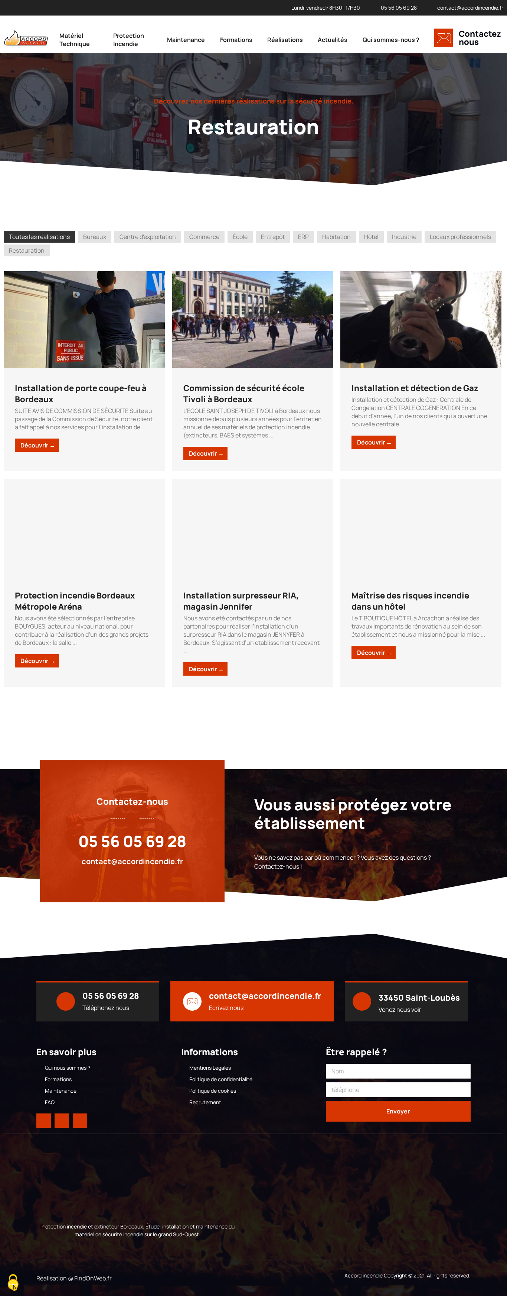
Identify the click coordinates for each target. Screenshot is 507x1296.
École (240, 237)
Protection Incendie (128, 40)
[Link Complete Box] (84, 371)
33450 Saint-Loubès (419, 997)
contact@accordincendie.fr (132, 861)
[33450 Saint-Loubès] (362, 1001)
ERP (303, 237)
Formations (236, 40)
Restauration (27, 250)
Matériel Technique (74, 40)
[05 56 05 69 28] (65, 1001)
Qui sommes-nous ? (391, 40)
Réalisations (285, 40)
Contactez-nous (132, 801)
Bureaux (94, 237)
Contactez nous (480, 37)
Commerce (204, 237)
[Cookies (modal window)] (13, 1283)
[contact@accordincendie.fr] (192, 1001)
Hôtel (371, 237)
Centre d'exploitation (148, 237)
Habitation (336, 237)
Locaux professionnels (460, 237)
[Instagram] (80, 1120)
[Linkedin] (62, 1120)
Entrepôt (273, 237)
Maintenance (186, 40)
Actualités (332, 40)
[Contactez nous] (443, 38)
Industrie (404, 237)
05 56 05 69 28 (132, 841)
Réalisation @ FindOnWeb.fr (74, 1278)
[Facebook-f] (43, 1120)
